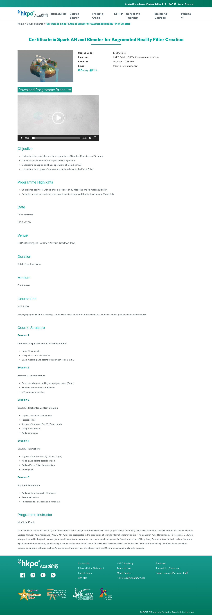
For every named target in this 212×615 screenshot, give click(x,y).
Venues (186, 13)
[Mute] (90, 137)
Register (189, 4)
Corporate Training (133, 15)
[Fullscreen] (95, 137)
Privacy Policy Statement (91, 568)
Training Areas (97, 15)
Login (180, 4)
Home (21, 23)
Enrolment (161, 563)
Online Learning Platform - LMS (172, 573)
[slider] (56, 138)
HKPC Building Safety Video (131, 578)
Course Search (74, 15)
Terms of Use (124, 568)
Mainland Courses (160, 15)
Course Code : (85, 53)
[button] (58, 118)
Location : (83, 57)
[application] (58, 118)
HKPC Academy (125, 563)
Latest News (85, 573)
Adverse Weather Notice (149, 4)
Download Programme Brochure (44, 90)
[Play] (21, 137)
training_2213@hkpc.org (125, 66)
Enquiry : (83, 61)
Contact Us (130, 4)
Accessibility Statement (168, 568)
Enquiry (84, 70)
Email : (81, 66)
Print (94, 70)
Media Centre (124, 573)
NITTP (118, 13)
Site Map (82, 578)
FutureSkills (58, 13)
